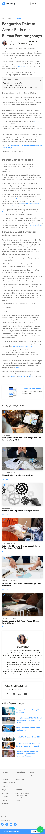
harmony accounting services (22, 346)
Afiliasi (31, 776)
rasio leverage (21, 66)
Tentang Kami (20, 776)
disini (17, 368)
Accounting (5, 793)
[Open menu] (41, 3)
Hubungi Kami (20, 779)
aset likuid (12, 206)
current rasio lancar (35, 225)
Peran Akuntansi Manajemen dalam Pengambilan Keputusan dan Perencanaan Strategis (27, 753)
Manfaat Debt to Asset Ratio (12, 85)
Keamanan (5, 779)
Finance (18, 18)
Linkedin (31, 376)
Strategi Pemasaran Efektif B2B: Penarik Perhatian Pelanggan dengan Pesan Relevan (29, 720)
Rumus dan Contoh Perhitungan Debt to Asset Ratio (20, 88)
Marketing (5, 803)
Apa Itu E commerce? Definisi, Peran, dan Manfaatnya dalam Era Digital (28, 745)
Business (5, 797)
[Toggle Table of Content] (38, 80)
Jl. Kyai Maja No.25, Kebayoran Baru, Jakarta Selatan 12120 (22, 797)
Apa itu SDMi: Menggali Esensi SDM (28, 737)
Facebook (14, 376)
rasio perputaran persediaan (29, 203)
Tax (3, 807)
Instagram (21, 376)
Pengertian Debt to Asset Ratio (13, 83)
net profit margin (17, 199)
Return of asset (7, 212)
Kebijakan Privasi (5, 821)
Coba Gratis (36, 831)
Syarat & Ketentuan (6, 817)
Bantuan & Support (8, 783)
